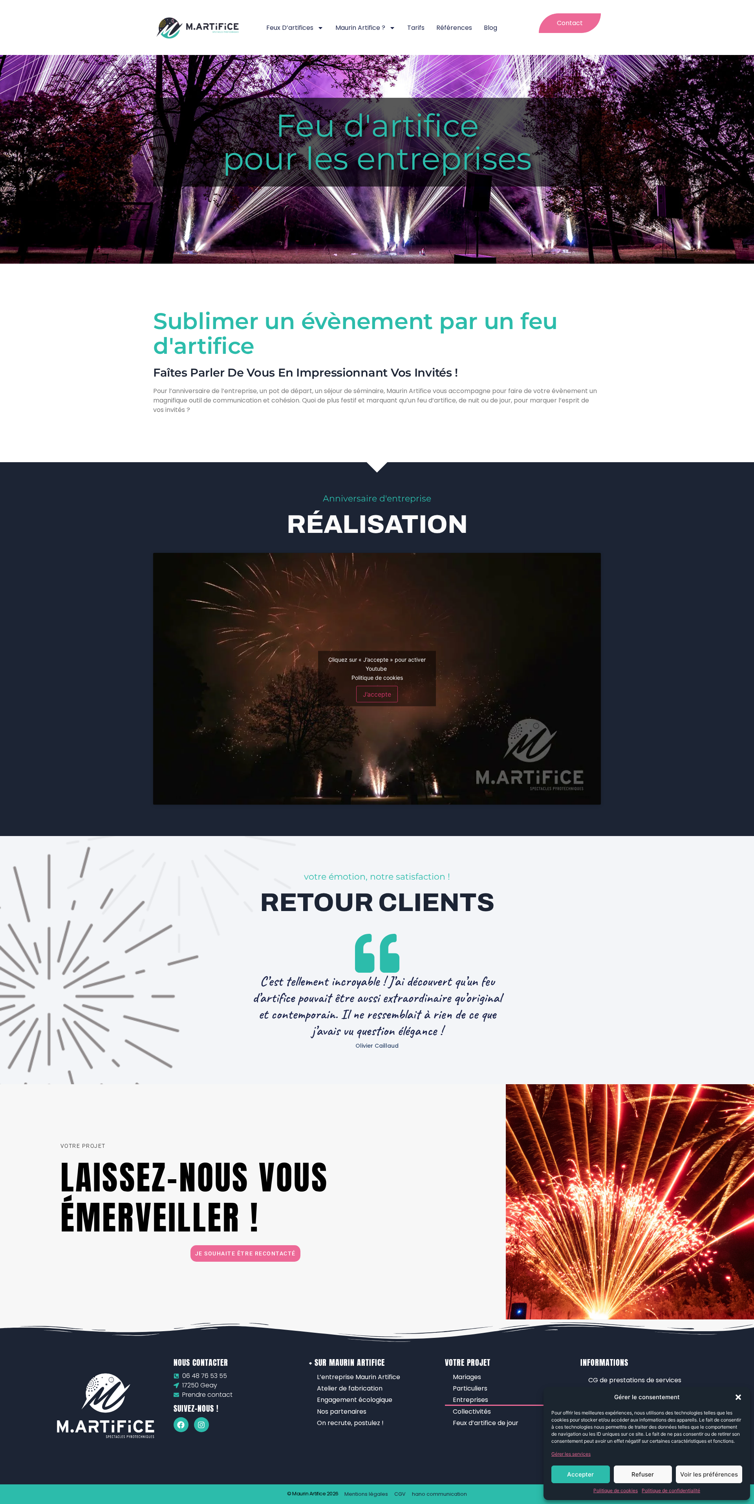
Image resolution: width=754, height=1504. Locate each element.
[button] (738, 1397)
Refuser (642, 1474)
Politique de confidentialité (671, 1490)
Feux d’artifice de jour (485, 1422)
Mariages (467, 1376)
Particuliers (470, 1388)
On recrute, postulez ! (350, 1422)
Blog (490, 27)
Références (454, 27)
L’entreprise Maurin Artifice (358, 1376)
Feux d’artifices (289, 27)
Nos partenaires (341, 1411)
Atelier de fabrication (349, 1388)
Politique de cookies (615, 1490)
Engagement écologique (354, 1399)
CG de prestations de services (634, 1380)
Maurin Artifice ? (360, 27)
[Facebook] (181, 1424)
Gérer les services (571, 1454)
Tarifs (416, 27)
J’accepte (377, 694)
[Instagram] (201, 1424)
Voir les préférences (709, 1474)
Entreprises (470, 1399)
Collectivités (472, 1411)
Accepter (580, 1474)
